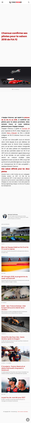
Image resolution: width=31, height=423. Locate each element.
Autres (3, 363)
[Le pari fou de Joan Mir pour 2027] (15, 385)
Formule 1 (3, 333)
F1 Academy (8, 363)
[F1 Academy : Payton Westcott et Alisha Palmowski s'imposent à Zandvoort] (15, 353)
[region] (15, 16)
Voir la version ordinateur (23, 411)
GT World (3, 302)
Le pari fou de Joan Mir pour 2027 (13, 397)
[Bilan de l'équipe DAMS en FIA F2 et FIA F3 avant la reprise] (15, 234)
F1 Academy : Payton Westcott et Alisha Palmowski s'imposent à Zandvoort (13, 368)
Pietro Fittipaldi (12, 133)
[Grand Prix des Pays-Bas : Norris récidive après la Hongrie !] (15, 324)
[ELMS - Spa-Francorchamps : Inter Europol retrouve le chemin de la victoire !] (15, 293)
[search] (29, 2)
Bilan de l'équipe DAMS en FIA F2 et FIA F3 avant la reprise (14, 248)
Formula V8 (26, 128)
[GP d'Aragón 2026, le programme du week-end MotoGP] (15, 264)
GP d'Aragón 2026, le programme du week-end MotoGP (14, 277)
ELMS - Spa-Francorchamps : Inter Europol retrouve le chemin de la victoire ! (13, 308)
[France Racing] (15, 2)
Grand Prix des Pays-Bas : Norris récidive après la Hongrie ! (12, 338)
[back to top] (28, 420)
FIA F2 (2, 244)
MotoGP (3, 273)
